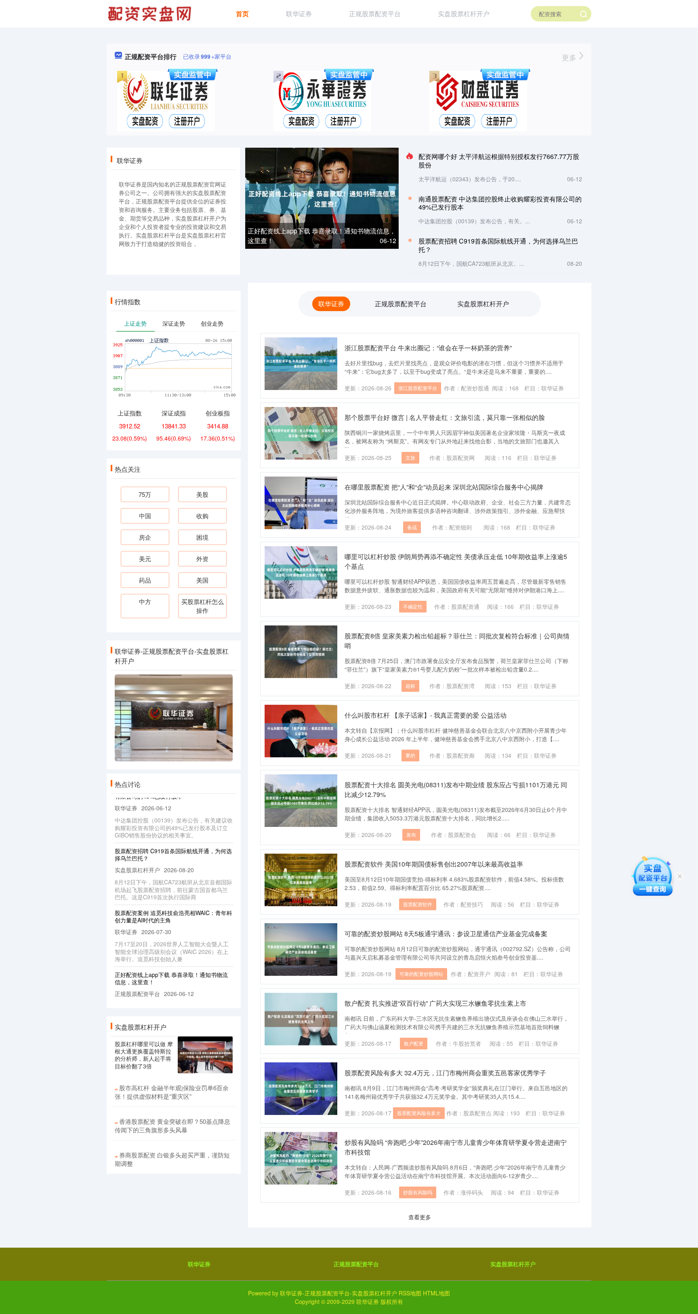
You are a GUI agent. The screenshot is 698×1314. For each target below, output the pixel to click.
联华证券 (299, 13)
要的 (410, 755)
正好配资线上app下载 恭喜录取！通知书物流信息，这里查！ (171, 963)
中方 (145, 601)
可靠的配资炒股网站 (421, 973)
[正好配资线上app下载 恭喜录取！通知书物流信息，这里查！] (322, 198)
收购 (202, 515)
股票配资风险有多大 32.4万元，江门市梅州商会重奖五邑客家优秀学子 (445, 1072)
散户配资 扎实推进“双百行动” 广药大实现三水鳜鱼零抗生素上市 (435, 1003)
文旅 (410, 457)
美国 (202, 580)
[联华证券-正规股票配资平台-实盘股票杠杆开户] (151, 13)
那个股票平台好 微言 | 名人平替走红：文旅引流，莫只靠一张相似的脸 (445, 417)
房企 (145, 537)
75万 (145, 494)
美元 (145, 558)
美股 (202, 494)
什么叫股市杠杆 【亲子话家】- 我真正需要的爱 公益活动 (426, 715)
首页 (242, 13)
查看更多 (419, 1217)
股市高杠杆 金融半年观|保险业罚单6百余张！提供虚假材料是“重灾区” (172, 1091)
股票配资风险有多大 (419, 1112)
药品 (145, 580)
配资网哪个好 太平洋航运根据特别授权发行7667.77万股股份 (498, 161)
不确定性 (413, 606)
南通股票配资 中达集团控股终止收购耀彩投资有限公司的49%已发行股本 (500, 203)
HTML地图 (436, 1293)
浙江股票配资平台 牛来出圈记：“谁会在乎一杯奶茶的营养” (428, 347)
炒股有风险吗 (417, 1192)
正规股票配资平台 (375, 13)
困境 (202, 537)
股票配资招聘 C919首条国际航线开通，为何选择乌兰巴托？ (498, 245)
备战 (412, 526)
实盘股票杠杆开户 (464, 13)
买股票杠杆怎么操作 (202, 606)
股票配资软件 (417, 904)
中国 (145, 515)
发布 (411, 834)
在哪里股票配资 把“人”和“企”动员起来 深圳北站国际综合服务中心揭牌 (444, 487)
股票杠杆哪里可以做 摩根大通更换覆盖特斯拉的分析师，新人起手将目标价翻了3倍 (144, 1055)
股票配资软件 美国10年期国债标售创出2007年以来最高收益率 (434, 864)
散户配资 (413, 1043)
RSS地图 (410, 1293)
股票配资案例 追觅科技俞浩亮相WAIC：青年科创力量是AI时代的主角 (173, 901)
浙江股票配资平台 (417, 387)
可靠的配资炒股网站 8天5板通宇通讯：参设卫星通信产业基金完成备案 (446, 933)
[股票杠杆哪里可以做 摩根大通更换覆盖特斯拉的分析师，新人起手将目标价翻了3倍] (205, 1054)
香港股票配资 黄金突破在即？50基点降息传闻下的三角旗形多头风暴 (172, 1125)
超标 (410, 685)
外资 (202, 558)
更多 (570, 57)
